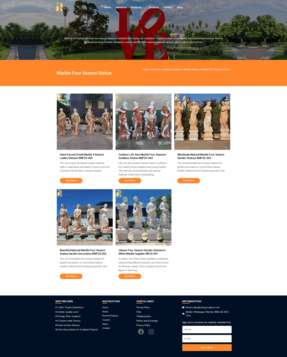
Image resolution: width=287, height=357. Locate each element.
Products (156, 69)
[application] (143, 7)
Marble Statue (191, 69)
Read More (71, 180)
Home (145, 69)
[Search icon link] (189, 7)
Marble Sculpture (172, 69)
